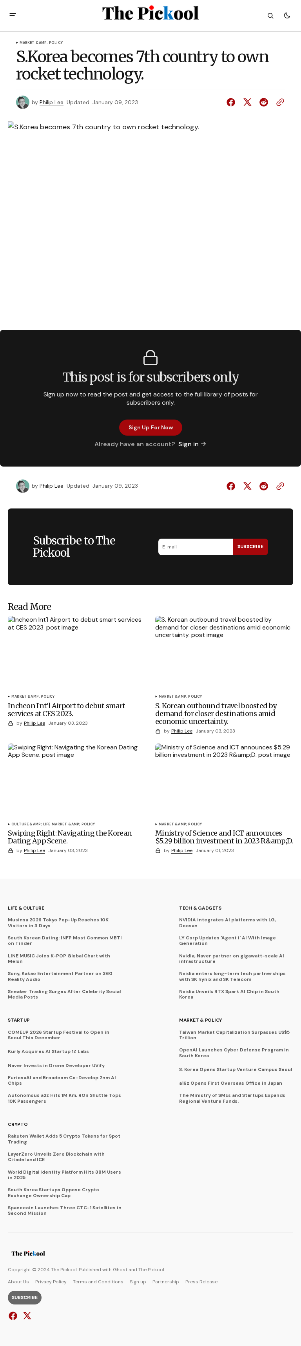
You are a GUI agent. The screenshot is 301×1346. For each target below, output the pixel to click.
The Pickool (151, 1269)
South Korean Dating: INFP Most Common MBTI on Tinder (65, 940)
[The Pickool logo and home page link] (28, 1254)
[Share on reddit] (264, 102)
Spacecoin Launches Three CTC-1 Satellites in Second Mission (64, 1210)
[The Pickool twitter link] (26, 1316)
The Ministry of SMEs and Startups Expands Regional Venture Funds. (232, 1098)
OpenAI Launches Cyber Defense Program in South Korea (234, 1052)
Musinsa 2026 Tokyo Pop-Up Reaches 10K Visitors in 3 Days (58, 922)
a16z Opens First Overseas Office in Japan (230, 1083)
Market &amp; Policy (41, 43)
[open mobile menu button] (13, 15)
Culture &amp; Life (30, 825)
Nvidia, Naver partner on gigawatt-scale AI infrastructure (231, 958)
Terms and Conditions (98, 1281)
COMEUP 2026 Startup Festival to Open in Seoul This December (58, 1035)
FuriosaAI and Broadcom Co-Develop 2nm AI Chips (62, 1080)
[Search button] (270, 15)
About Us (18, 1281)
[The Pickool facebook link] (14, 1316)
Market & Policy (200, 1020)
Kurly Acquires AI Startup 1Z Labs (48, 1051)
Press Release (201, 1281)
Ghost (120, 1269)
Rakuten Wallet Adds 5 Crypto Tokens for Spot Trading (64, 1139)
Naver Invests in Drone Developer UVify (56, 1065)
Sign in (188, 444)
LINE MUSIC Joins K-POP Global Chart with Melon (59, 958)
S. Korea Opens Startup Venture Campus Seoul (235, 1069)
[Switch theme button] (287, 15)
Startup (18, 1020)
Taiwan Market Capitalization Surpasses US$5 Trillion (234, 1035)
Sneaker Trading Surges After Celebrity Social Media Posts (64, 994)
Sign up (138, 1281)
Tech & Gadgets (200, 908)
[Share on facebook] (232, 102)
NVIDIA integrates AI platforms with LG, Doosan (227, 922)
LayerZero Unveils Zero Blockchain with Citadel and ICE (56, 1157)
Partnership (165, 1281)
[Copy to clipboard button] (278, 102)
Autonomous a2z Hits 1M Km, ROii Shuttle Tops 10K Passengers (64, 1098)
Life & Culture (26, 908)
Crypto (18, 1124)
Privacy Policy (51, 1281)
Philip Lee (51, 102)
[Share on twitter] (247, 102)
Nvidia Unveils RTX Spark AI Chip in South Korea (229, 994)
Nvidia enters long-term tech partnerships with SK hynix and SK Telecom (232, 976)
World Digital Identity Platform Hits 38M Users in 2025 (64, 1175)
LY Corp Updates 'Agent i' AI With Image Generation (227, 940)
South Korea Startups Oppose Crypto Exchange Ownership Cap (53, 1192)
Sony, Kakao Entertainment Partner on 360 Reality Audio (60, 976)
